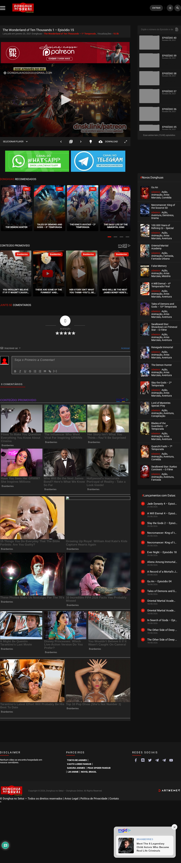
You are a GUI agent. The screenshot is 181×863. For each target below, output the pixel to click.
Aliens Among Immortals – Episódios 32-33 (162, 562)
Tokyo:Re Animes (77, 760)
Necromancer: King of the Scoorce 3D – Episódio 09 (162, 532)
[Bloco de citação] (44, 371)
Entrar (156, 8)
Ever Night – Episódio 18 (162, 552)
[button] (109, 237)
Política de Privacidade (93, 798)
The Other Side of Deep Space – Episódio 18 (162, 630)
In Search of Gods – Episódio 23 (162, 620)
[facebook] (136, 760)
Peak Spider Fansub (98, 768)
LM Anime (73, 771)
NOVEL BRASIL (89, 771)
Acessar (125, 348)
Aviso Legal (71, 798)
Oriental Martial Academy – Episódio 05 (162, 610)
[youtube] (171, 760)
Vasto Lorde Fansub (79, 764)
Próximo (81, 141)
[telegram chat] (164, 760)
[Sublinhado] (25, 371)
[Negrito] (15, 371)
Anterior (61, 141)
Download (108, 141)
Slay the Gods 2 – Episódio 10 (162, 523)
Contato (114, 798)
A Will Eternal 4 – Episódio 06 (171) (162, 513)
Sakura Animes (76, 768)
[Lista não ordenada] (39, 371)
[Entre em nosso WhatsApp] (37, 161)
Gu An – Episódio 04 (159, 581)
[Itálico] (20, 371)
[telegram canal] (157, 760)
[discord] (143, 760)
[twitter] (150, 760)
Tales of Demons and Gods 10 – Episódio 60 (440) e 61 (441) (162, 591)
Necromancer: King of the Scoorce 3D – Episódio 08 (162, 542)
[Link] (49, 371)
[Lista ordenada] (35, 371)
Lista (71, 141)
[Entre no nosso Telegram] (98, 161)
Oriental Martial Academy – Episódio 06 (162, 600)
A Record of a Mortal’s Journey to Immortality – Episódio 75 (162, 571)
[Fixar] (30, 371)
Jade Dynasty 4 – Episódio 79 (162, 503)
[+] (55, 371)
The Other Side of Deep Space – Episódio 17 (162, 639)
